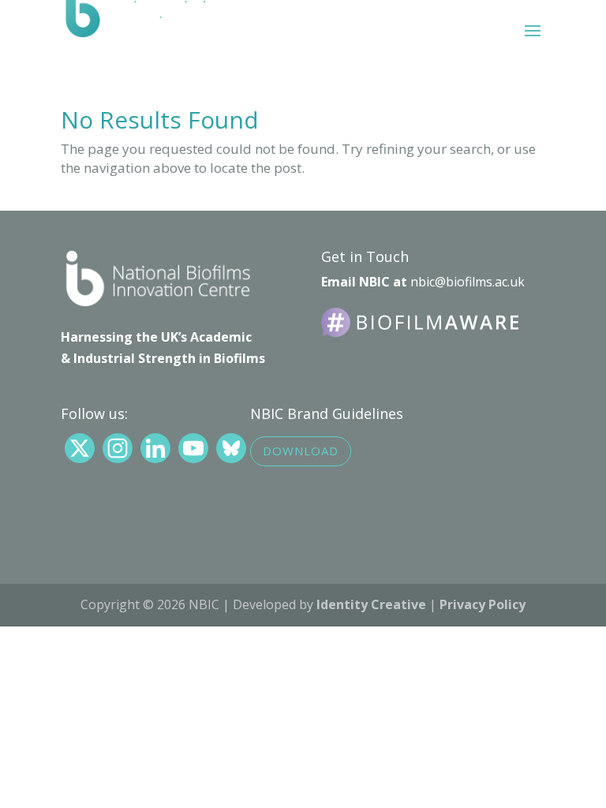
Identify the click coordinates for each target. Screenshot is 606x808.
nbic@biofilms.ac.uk (467, 281)
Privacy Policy (483, 604)
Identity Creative (371, 604)
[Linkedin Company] (155, 448)
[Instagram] (118, 448)
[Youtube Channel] (193, 448)
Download (301, 450)
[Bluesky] (231, 448)
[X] (80, 448)
